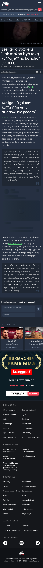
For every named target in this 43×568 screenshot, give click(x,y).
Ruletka (6, 500)
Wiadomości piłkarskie (31, 437)
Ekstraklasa (26, 424)
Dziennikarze (27, 491)
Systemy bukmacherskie (28, 450)
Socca (5, 514)
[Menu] (39, 3)
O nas (7, 526)
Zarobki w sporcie (29, 486)
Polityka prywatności (13, 530)
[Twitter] (38, 543)
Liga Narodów (27, 428)
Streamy (6, 482)
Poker (24, 495)
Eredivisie (25, 419)
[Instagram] (21, 543)
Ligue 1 (24, 414)
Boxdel (31, 87)
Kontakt (26, 526)
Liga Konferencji (9, 437)
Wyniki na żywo (9, 410)
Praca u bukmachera (11, 491)
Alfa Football (8, 509)
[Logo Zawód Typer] (5, 4)
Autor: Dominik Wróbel (9, 72)
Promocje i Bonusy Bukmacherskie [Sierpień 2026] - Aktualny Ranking (10, 466)
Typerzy (6, 486)
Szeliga (5, 117)
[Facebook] (5, 543)
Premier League (9, 414)
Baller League (27, 509)
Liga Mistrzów (8, 433)
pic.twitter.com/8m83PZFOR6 (17, 190)
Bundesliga (7, 424)
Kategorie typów (28, 500)
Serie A (6, 428)
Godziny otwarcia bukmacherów (10, 450)
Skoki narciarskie (9, 504)
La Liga (5, 419)
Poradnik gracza (28, 456)
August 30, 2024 (31, 194)
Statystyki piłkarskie (29, 410)
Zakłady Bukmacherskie (9, 457)
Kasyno (6, 495)
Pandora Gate (15, 243)
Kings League (27, 514)
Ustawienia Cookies (30, 530)
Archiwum (26, 504)
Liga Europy (26, 433)
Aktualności (26, 482)
